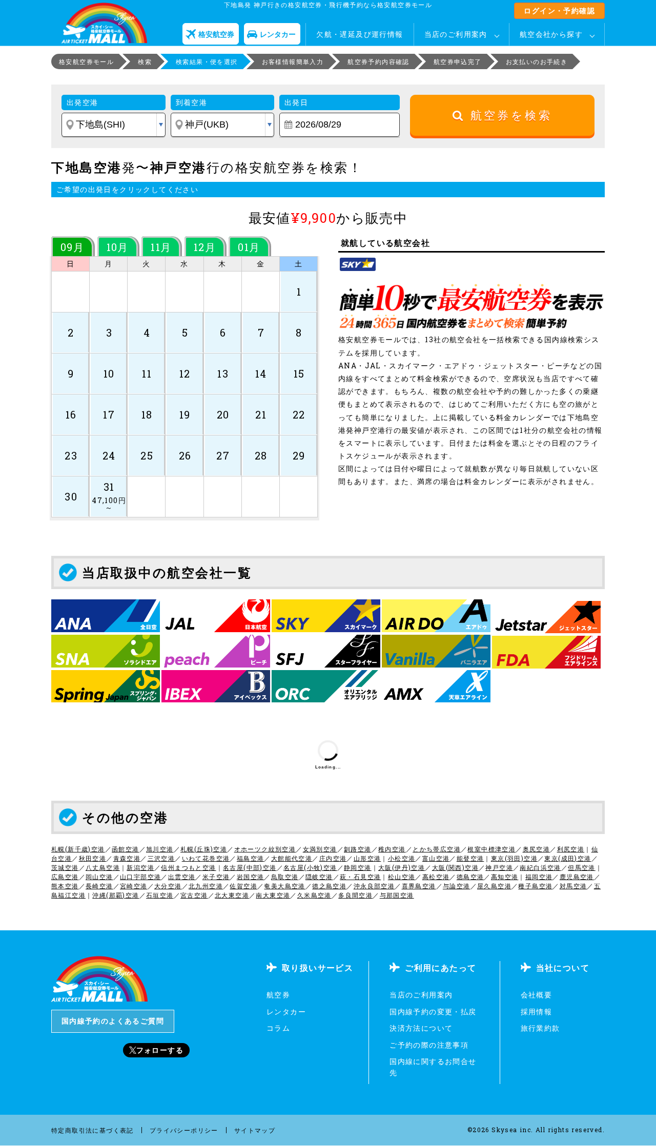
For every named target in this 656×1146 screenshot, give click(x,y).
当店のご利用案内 (455, 34)
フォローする (159, 1050)
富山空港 (436, 858)
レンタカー (286, 1011)
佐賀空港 (243, 886)
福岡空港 (539, 876)
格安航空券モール (86, 61)
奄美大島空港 (284, 886)
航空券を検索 (508, 115)
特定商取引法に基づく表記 (92, 1130)
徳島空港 (470, 876)
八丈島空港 (103, 867)
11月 (161, 247)
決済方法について (421, 1028)
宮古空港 (194, 895)
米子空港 (216, 876)
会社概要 (536, 994)
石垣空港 (160, 895)
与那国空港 (397, 895)
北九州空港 (206, 886)
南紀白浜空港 (540, 867)
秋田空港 (93, 858)
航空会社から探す (551, 34)
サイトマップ (254, 1130)
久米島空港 (314, 895)
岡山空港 (99, 876)
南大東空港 (273, 895)
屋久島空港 (494, 886)
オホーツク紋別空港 (265, 849)
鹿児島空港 (577, 876)
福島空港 (250, 858)
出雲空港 (182, 876)
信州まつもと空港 (188, 867)
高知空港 (505, 876)
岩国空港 (250, 876)
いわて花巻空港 (206, 858)
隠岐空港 (319, 876)
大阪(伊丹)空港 (401, 867)
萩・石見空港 (360, 876)
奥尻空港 (536, 849)
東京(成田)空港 (567, 858)
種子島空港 (535, 886)
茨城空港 (65, 867)
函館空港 (125, 849)
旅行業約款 (540, 1028)
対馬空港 (573, 886)
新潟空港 (140, 867)
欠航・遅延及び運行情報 (359, 34)
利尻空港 (571, 849)
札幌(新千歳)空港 (78, 849)
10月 (118, 247)
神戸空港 (499, 867)
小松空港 (402, 858)
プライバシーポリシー (184, 1130)
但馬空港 (582, 867)
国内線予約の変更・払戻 (432, 1011)
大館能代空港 (291, 858)
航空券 (278, 994)
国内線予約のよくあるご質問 (112, 1021)
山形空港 (367, 858)
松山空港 (402, 876)
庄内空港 (333, 858)
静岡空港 (358, 867)
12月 (205, 247)
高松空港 (436, 876)
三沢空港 (161, 858)
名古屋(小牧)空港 (310, 867)
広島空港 (65, 876)
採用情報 (536, 1011)
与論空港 (456, 886)
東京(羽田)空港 (514, 858)
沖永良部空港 (374, 886)
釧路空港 (358, 849)
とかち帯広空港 (437, 849)
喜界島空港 (419, 886)
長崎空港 (99, 886)
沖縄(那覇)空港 (115, 895)
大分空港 (168, 886)
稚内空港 (392, 849)
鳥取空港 (285, 876)
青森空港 (127, 858)
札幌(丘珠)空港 (203, 849)
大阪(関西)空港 (455, 867)
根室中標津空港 (491, 849)
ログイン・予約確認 (559, 10)
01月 (249, 247)
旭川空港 (160, 849)
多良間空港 (355, 895)
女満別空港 (320, 849)
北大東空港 (232, 895)
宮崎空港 (134, 886)
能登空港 (470, 858)
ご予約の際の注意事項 (428, 1045)
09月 (72, 247)
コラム (278, 1028)
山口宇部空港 (140, 876)
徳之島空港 (329, 886)
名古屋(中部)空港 (250, 867)
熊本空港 (65, 886)
